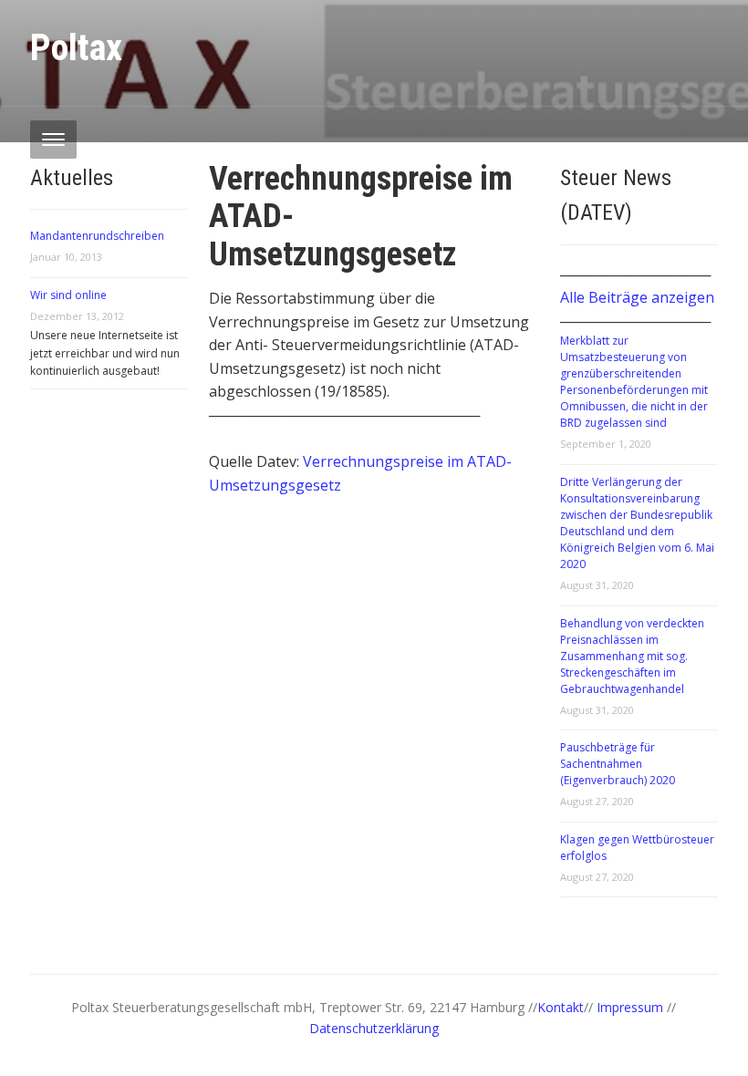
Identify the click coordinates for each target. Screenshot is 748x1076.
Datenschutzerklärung (374, 1028)
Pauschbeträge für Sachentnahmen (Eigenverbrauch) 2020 (617, 764)
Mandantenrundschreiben (97, 235)
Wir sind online (68, 295)
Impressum (632, 1007)
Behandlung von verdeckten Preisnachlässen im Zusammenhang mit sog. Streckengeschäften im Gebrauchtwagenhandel (632, 656)
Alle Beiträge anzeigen (637, 297)
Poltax (76, 47)
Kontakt (560, 1007)
